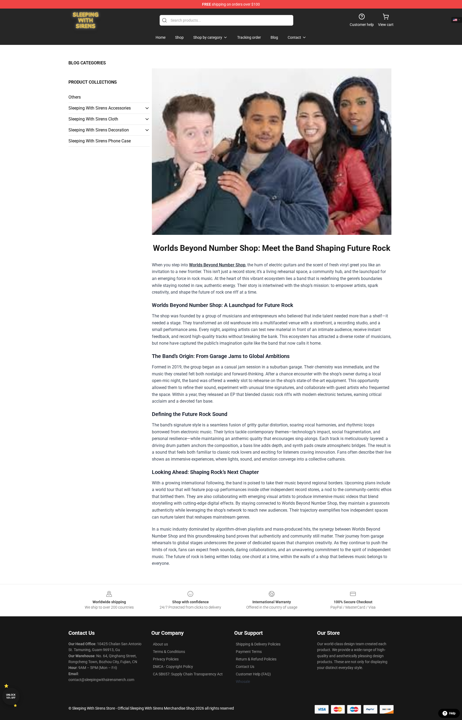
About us (160, 644)
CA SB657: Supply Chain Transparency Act (188, 674)
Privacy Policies (166, 659)
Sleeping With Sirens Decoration (98, 130)
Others (74, 97)
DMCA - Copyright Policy (173, 666)
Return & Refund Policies (256, 659)
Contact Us (245, 666)
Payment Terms (249, 651)
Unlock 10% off (11, 696)
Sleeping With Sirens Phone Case (99, 140)
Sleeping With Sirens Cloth (93, 119)
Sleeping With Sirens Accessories (99, 108)
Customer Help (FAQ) (253, 674)
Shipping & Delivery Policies (258, 644)
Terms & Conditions (169, 651)
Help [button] (452, 713)
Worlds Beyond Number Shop (217, 264)
